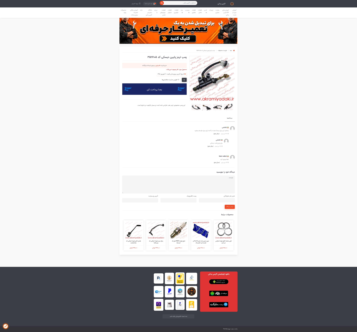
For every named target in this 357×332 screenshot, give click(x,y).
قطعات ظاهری (194, 11)
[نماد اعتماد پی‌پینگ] (159, 278)
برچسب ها (187, 11)
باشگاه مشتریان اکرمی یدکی (149, 12)
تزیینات (211, 10)
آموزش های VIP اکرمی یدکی (225, 12)
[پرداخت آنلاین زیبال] (180, 305)
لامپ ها (205, 11)
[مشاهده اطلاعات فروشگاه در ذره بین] (158, 305)
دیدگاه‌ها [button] (229, 118)
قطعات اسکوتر (170, 11)
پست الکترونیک (191, 196)
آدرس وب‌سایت (153, 196)
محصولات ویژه (123, 11)
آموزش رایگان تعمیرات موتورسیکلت (134, 12)
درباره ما (155, 11)
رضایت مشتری (217, 11)
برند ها (182, 11)
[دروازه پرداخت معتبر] (180, 278)
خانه (141, 10)
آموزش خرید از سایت (234, 12)
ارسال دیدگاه (229, 207)
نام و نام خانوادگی (229, 196)
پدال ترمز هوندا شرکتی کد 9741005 (156, 242)
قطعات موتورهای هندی (162, 12)
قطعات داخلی (200, 11)
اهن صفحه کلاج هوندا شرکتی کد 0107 (224, 242)
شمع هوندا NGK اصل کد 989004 (178, 242)
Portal (225, 329)
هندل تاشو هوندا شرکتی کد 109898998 (133, 242)
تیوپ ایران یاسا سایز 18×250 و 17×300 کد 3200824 (201, 242)
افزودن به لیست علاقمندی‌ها (170, 80)
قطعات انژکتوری (176, 11)
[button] (150, 4)
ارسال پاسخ (216, 134)
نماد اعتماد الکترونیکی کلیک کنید (178, 316)
